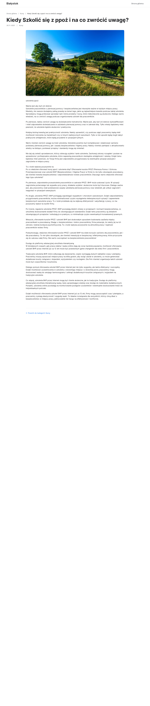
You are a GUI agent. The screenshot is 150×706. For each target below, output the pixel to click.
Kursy (22, 13)
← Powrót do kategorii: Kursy (38, 313)
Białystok (12, 3)
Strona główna (137, 3)
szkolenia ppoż (32, 101)
